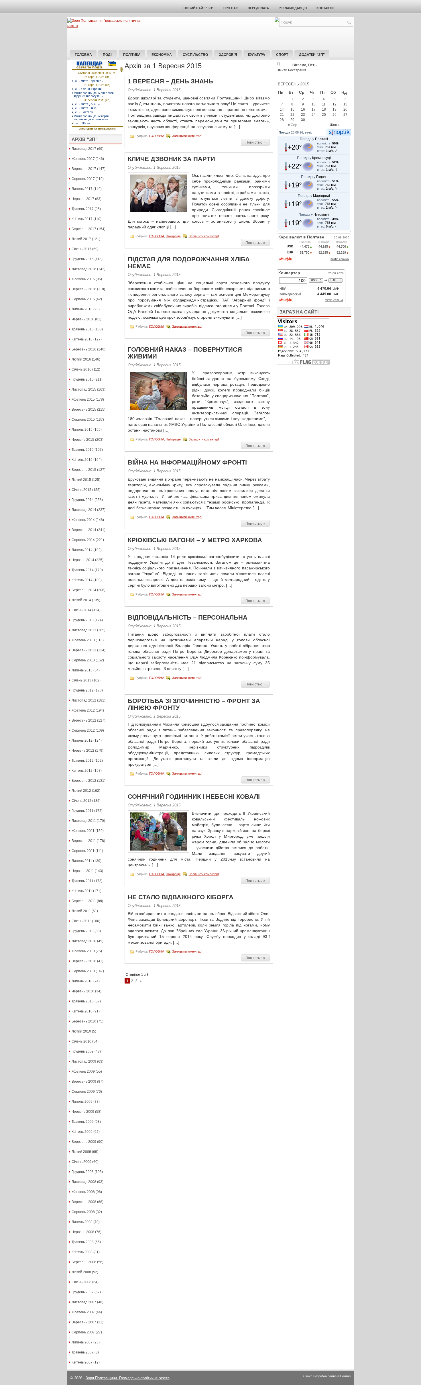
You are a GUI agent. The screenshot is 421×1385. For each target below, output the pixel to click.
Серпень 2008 (83, 1212)
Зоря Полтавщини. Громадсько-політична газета (128, 1378)
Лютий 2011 (81, 911)
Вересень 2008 (84, 1202)
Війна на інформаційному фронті (187, 462)
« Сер (292, 125)
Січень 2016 (81, 369)
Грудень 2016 (83, 259)
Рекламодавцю (293, 8)
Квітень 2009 (82, 1132)
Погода (284, 132)
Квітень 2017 (82, 219)
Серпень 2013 (83, 660)
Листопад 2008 (84, 1182)
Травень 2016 (83, 329)
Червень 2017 (83, 199)
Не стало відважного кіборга (180, 897)
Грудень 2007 (83, 1292)
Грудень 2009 (83, 1051)
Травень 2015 (83, 450)
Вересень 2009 (84, 1082)
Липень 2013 (82, 670)
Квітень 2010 (82, 1011)
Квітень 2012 (82, 771)
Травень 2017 (83, 209)
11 (324, 104)
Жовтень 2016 (83, 279)
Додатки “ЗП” (312, 55)
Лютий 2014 (81, 600)
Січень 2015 (81, 490)
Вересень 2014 (84, 530)
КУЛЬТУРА (256, 55)
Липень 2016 (82, 309)
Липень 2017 (82, 189)
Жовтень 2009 (83, 1071)
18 (324, 109)
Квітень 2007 (82, 1362)
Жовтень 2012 (83, 710)
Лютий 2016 (81, 359)
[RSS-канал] (277, 21)
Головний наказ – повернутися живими (185, 353)
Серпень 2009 (83, 1092)
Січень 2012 (81, 801)
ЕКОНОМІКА (162, 55)
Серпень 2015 (83, 420)
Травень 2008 (83, 1242)
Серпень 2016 (83, 299)
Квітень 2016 (82, 339)
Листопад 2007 (84, 1302)
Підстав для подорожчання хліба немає (189, 263)
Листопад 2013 (84, 630)
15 (292, 109)
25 (324, 115)
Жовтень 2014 (83, 520)
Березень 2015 (84, 470)
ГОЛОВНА (156, 135)
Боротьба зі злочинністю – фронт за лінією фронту (194, 704)
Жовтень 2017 (83, 159)
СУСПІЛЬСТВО (195, 55)
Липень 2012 (82, 740)
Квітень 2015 (82, 460)
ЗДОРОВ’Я (228, 55)
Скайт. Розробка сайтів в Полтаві (327, 1376)
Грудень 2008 (83, 1172)
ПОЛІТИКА (132, 55)
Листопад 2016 (84, 269)
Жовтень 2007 (83, 1312)
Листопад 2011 (84, 821)
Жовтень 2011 (83, 831)
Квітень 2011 (82, 891)
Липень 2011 (82, 861)
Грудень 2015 (83, 379)
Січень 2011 (81, 921)
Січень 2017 (81, 249)
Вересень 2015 (84, 410)
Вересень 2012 (84, 720)
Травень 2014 (83, 570)
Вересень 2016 (84, 289)
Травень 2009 (83, 1122)
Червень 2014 (83, 560)
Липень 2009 (82, 1102)
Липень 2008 (82, 1222)
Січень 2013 (81, 680)
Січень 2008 (81, 1282)
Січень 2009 (81, 1162)
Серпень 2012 (83, 730)
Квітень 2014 (82, 580)
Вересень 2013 (84, 650)
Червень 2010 (83, 991)
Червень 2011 (83, 871)
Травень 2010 (83, 1001)
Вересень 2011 (84, 841)
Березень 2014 (84, 590)
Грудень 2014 (83, 500)
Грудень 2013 (83, 620)
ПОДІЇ (107, 55)
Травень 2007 (83, 1352)
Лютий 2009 (81, 1152)
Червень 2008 (83, 1232)
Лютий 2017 (81, 239)
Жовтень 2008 (83, 1192)
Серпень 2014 (83, 540)
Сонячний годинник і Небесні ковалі (194, 796)
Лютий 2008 (81, 1272)
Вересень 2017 (84, 169)
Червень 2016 (83, 319)
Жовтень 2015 (83, 399)
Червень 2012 (83, 751)
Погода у (314, 139)
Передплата (258, 8)
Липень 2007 (82, 1342)
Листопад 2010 (84, 941)
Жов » (335, 125)
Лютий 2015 (81, 480)
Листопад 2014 (84, 510)
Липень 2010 (82, 981)
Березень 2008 (84, 1262)
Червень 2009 (83, 1112)
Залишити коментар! (187, 135)
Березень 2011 (84, 901)
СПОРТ (282, 55)
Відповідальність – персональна (187, 617)
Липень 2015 (82, 430)
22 (292, 115)
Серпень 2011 (83, 851)
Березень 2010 (84, 1021)
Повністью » (255, 142)
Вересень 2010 (84, 961)
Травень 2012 (83, 761)
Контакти (325, 8)
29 (292, 120)
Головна (83, 55)
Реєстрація (297, 70)
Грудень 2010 (83, 931)
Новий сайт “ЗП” (199, 8)
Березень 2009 (84, 1142)
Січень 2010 (81, 1041)
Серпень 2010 (83, 971)
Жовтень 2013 (83, 640)
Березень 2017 (84, 229)
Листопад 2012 (84, 700)
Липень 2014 (82, 550)
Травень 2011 (82, 881)
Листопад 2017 (84, 149)
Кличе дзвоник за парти (171, 158)
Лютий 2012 (81, 791)
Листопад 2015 (84, 389)
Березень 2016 (84, 349)
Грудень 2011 (82, 811)
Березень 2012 (84, 781)
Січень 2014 (81, 610)
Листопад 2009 (84, 1061)
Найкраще (173, 236)
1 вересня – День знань (170, 81)
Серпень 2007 (83, 1332)
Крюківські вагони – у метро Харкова (195, 540)
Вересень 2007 (84, 1322)
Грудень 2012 (83, 690)
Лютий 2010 (81, 1031)
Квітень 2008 (82, 1252)
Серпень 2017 (83, 179)
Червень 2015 (83, 440)
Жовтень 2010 (83, 951)
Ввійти (282, 70)
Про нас (230, 8)
